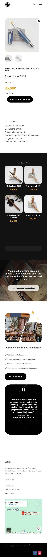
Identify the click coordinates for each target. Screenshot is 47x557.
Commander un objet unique (23, 288)
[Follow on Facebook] (35, 553)
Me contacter (15, 377)
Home (7, 69)
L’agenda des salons (12, 489)
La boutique (9, 486)
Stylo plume (18, 69)
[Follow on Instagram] (39, 553)
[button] (39, 21)
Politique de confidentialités (23, 545)
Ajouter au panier (20, 99)
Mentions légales (10, 545)
